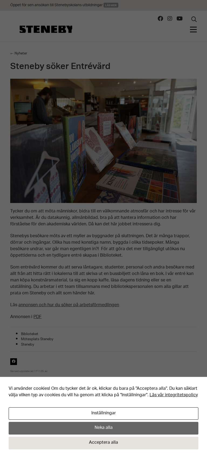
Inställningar (103, 413)
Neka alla (104, 427)
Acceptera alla (103, 442)
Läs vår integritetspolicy (174, 395)
